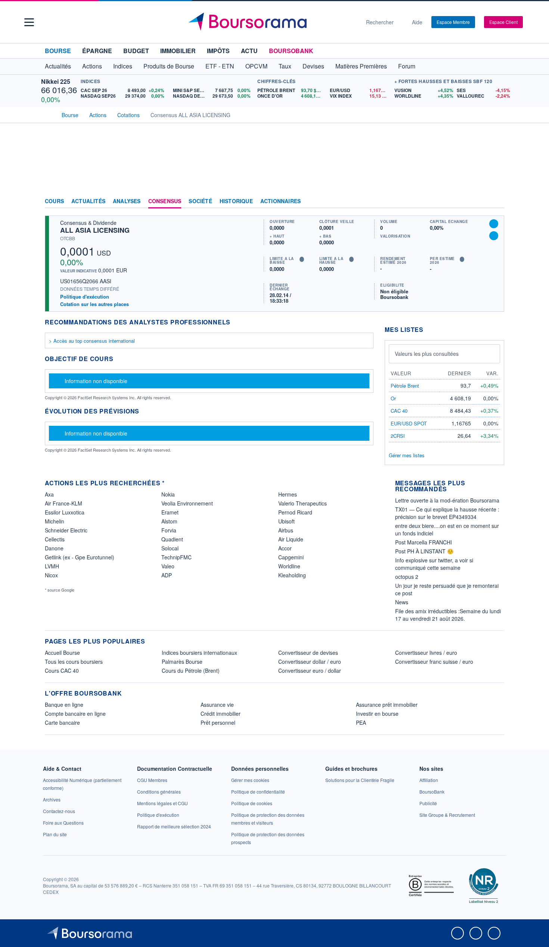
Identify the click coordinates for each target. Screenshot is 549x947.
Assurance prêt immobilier (387, 704)
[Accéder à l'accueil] (48, 114)
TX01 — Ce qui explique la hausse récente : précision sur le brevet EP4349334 (447, 512)
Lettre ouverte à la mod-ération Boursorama (447, 500)
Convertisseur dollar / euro (309, 661)
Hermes (287, 494)
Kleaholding (292, 575)
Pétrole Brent (405, 385)
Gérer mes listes (407, 455)
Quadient (172, 539)
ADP (166, 575)
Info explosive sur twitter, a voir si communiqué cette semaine (434, 563)
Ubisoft (286, 521)
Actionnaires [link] (280, 201)
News (401, 602)
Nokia (168, 494)
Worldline (289, 566)
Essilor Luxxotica (64, 512)
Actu (249, 50)
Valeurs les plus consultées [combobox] (427, 353)
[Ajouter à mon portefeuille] (494, 224)
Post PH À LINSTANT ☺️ (424, 551)
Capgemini (291, 557)
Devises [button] (313, 66)
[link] (52, 799)
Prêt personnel (218, 722)
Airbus (285, 530)
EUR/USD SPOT (409, 423)
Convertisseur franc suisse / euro (434, 661)
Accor (285, 548)
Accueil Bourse (62, 652)
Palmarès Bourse (182, 661)
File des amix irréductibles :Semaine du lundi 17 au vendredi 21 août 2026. (448, 614)
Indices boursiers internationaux (199, 652)
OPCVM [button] (256, 66)
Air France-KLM (63, 503)
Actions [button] (92, 66)
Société (200, 201)
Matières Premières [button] (361, 66)
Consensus (165, 201)
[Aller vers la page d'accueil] (271, 22)
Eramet (170, 512)
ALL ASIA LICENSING (95, 230)
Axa (49, 494)
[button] (29, 22)
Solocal (170, 548)
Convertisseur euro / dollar (309, 670)
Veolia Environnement (187, 503)
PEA (361, 722)
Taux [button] (285, 66)
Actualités (88, 201)
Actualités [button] (58, 66)
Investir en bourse (377, 713)
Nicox (51, 575)
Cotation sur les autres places (94, 304)
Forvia (168, 530)
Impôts (218, 50)
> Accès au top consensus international (92, 340)
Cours (54, 201)
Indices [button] (122, 66)
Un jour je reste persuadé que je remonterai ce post (447, 589)
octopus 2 (406, 576)
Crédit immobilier (221, 713)
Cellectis (55, 539)
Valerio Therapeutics (302, 503)
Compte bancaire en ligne (75, 713)
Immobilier (178, 50)
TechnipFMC (176, 557)
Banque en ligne (64, 704)
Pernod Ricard (295, 512)
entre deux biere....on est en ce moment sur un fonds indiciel (447, 529)
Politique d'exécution (84, 296)
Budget (136, 50)
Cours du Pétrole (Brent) (191, 670)
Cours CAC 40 (62, 670)
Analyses (127, 201)
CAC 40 (399, 410)
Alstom (169, 521)
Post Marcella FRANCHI (423, 542)
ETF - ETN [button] (219, 66)
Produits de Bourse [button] (168, 66)
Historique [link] (236, 201)
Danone (54, 548)
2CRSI (398, 435)
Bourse (58, 50)
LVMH (52, 566)
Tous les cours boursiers (74, 661)
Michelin (54, 521)
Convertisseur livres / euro (426, 652)
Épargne (97, 50)
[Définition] (302, 259)
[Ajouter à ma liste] (494, 236)
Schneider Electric (66, 530)
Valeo (167, 566)
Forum (406, 66)
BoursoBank (291, 50)
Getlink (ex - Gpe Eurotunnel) (79, 557)
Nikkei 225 (55, 81)
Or (393, 398)
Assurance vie (217, 704)
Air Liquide (290, 539)
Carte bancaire (62, 722)
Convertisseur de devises (308, 652)
